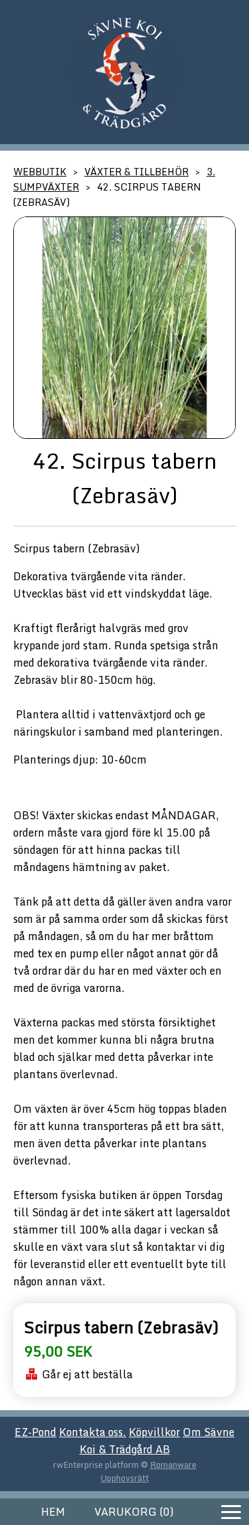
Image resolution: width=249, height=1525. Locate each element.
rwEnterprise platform (96, 1464)
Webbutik (39, 171)
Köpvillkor (154, 1432)
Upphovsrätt (125, 1478)
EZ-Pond (35, 1432)
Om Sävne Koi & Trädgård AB (157, 1440)
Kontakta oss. (92, 1432)
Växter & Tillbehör (136, 171)
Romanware (173, 1464)
